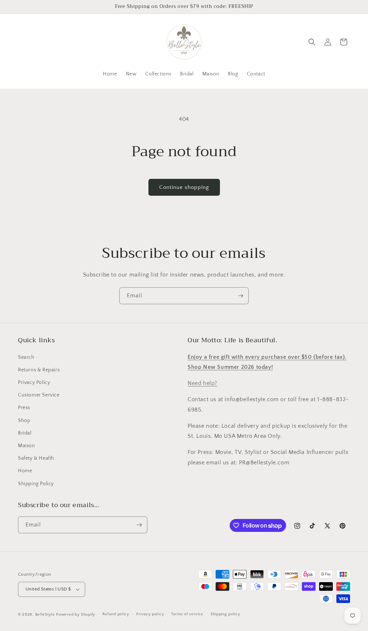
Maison (26, 446)
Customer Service (39, 395)
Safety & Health (36, 458)
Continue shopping (184, 187)
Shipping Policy (36, 484)
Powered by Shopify (75, 614)
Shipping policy (225, 614)
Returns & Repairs (39, 370)
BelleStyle (45, 614)
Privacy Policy (34, 382)
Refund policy (115, 614)
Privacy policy (150, 614)
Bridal (25, 433)
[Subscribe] (240, 295)
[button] (312, 42)
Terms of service (187, 614)
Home (25, 471)
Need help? (202, 383)
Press (24, 407)
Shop (24, 420)
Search (26, 357)
